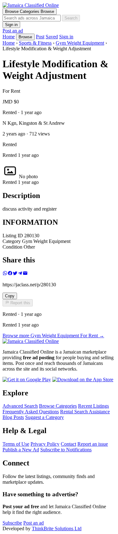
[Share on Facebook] (10, 274)
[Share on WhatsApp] (5, 274)
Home (9, 43)
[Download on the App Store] (82, 379)
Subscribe (12, 523)
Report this (19, 303)
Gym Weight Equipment (80, 43)
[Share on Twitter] (15, 274)
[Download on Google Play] (27, 379)
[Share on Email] (25, 274)
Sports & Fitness (35, 43)
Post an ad (13, 30)
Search (71, 18)
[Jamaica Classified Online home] (59, 5)
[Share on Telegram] (20, 274)
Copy (9, 296)
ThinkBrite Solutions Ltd (56, 528)
